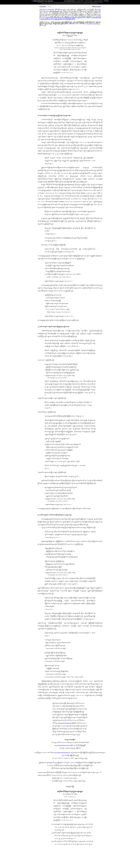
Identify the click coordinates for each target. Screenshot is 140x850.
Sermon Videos (80, 1)
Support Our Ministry (98, 1)
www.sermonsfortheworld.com (54, 11)
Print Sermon (97, 6)
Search (107, 1)
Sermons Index (42, 6)
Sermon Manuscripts (38, 1)
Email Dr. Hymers (88, 1)
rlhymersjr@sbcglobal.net (93, 23)
